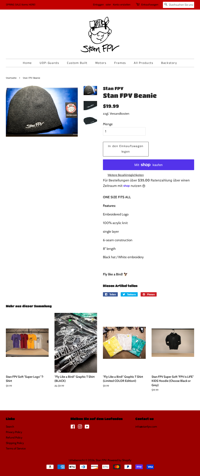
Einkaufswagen (149, 5)
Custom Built (77, 63)
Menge (108, 124)
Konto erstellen (121, 5)
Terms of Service (16, 448)
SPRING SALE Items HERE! (20, 5)
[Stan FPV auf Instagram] (80, 427)
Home (27, 63)
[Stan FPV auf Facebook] (73, 427)
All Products (143, 63)
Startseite (11, 78)
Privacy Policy (14, 432)
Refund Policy (14, 437)
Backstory (169, 63)
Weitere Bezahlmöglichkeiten (126, 175)
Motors (100, 63)
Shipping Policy (15, 443)
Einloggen (98, 5)
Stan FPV (101, 460)
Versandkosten (119, 113)
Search (10, 426)
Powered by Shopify (119, 460)
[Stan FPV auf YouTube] (87, 427)
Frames (120, 63)
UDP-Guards (49, 63)
